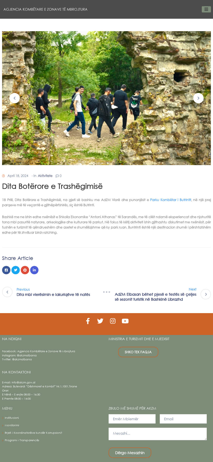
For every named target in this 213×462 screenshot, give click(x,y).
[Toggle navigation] (206, 9)
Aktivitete (45, 175)
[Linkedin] (34, 270)
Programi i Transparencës (22, 440)
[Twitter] (15, 270)
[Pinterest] (25, 270)
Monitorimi (12, 425)
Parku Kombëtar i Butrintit (170, 200)
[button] (14, 98)
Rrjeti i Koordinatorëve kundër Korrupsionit (33, 433)
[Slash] (106, 292)
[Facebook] (6, 270)
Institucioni (12, 418)
